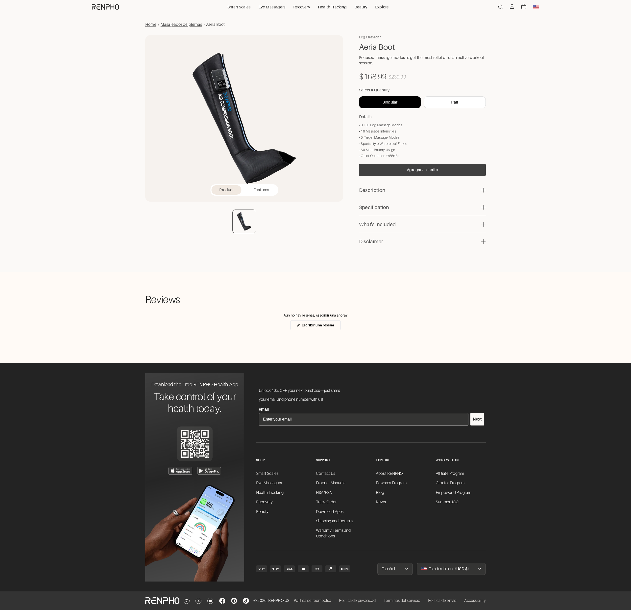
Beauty (262, 511)
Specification (374, 207)
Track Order (326, 502)
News (381, 502)
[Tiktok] (246, 601)
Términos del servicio (402, 600)
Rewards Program (391, 483)
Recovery (264, 502)
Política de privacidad (357, 600)
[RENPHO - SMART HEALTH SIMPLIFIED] (162, 600)
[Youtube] (210, 601)
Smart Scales (267, 473)
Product (226, 190)
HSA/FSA (324, 492)
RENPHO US (279, 600)
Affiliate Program (450, 473)
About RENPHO (389, 473)
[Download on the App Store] (180, 471)
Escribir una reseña (320, 326)
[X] (198, 601)
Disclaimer (371, 241)
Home (150, 24)
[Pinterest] (234, 601)
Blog (380, 492)
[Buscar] (501, 7)
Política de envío (442, 600)
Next (477, 419)
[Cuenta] (512, 6)
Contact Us (325, 473)
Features (261, 190)
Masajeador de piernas (181, 24)
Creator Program (450, 483)
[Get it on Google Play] (209, 471)
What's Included (377, 224)
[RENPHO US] (105, 7)
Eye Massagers (269, 483)
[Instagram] (187, 601)
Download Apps (330, 511)
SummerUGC (447, 502)
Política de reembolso (312, 600)
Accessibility (475, 600)
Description (372, 190)
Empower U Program (453, 492)
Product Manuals (330, 483)
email (264, 409)
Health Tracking (270, 492)
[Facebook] (222, 601)
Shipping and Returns (334, 521)
